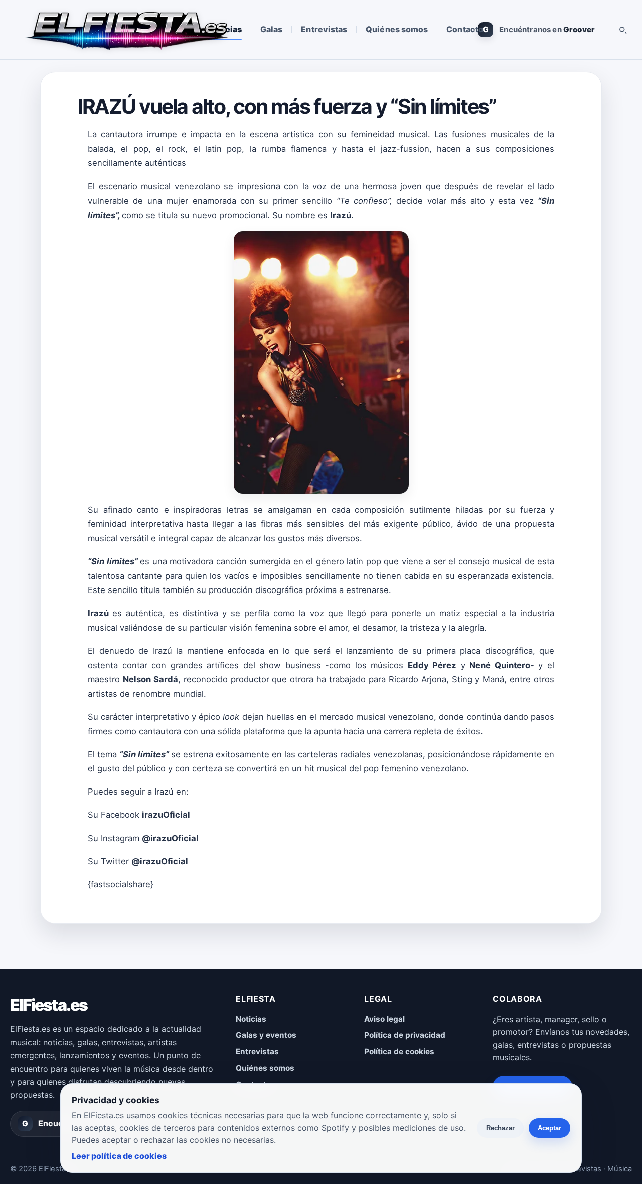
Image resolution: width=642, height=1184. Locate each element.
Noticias (251, 1019)
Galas (271, 29)
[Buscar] (622, 29)
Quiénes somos (397, 29)
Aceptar (549, 1128)
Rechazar (500, 1128)
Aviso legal (384, 1019)
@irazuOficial (170, 838)
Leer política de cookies (119, 1156)
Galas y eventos (266, 1035)
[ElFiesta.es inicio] (126, 29)
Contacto (465, 29)
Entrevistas (324, 29)
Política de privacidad (404, 1035)
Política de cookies (399, 1051)
